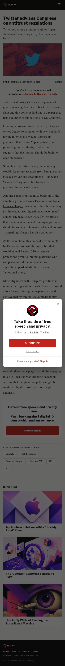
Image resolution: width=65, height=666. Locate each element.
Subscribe (32, 343)
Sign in (44, 361)
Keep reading (32, 351)
